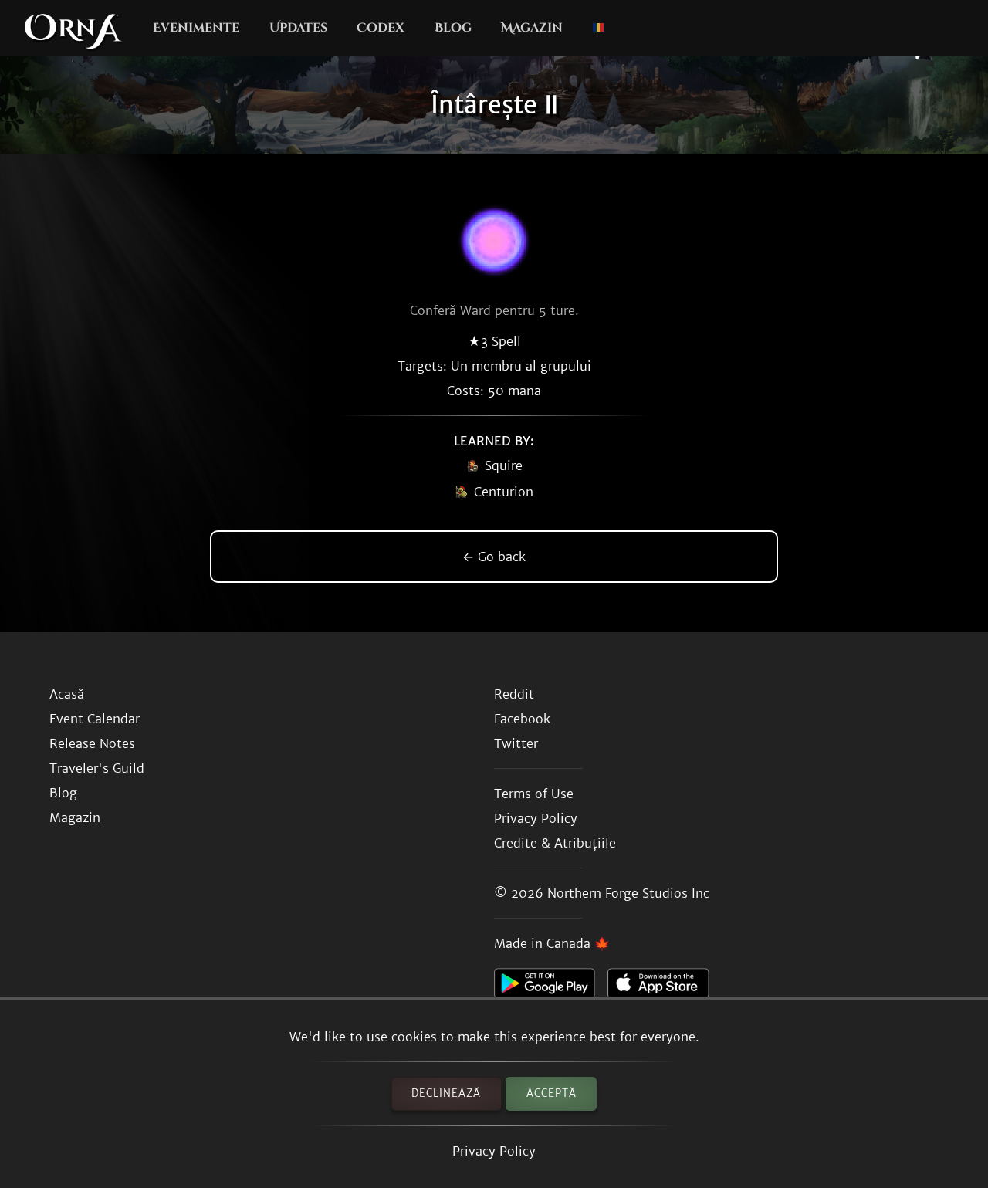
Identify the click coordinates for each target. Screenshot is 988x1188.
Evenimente (196, 27)
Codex (380, 27)
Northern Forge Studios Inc (628, 893)
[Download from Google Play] (550, 987)
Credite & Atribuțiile (555, 843)
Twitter (516, 743)
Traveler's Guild (96, 768)
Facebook (522, 718)
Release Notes (92, 743)
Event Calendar (94, 718)
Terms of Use (534, 793)
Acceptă (551, 1093)
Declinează (446, 1093)
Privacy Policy (494, 1151)
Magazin (532, 27)
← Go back (494, 556)
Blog (453, 27)
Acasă (66, 694)
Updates (298, 27)
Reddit (514, 694)
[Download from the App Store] (664, 987)
